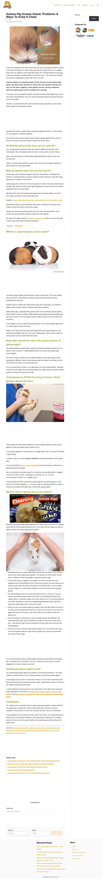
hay (28, 484)
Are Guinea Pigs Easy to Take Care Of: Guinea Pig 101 (27, 767)
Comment (9, 808)
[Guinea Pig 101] (21, 5)
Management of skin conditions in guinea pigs (29, 728)
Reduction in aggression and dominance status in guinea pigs (27, 730)
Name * (11, 830)
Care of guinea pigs (53, 728)
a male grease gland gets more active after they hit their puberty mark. (37, 200)
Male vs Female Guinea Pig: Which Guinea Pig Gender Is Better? (31, 764)
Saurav (9, 19)
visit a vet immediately (29, 465)
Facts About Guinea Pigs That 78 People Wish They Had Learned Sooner (34, 761)
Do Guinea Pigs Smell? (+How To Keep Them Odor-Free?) (29, 773)
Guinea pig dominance (36, 218)
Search (77, 15)
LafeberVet (18, 226)
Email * (34, 830)
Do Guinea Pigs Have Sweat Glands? (21, 770)
